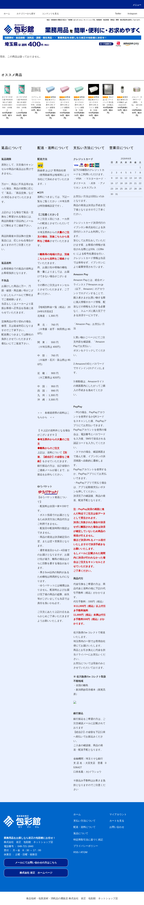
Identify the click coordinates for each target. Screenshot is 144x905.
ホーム (7, 13)
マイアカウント (118, 814)
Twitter (118, 13)
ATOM (83, 852)
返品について (80, 833)
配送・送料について (84, 827)
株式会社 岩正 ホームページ (36, 872)
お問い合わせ (116, 827)
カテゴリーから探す (26, 13)
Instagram (132, 13)
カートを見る (116, 820)
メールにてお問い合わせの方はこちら (36, 862)
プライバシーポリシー (85, 845)
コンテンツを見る (50, 13)
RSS (75, 852)
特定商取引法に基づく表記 (88, 839)
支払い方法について (84, 820)
